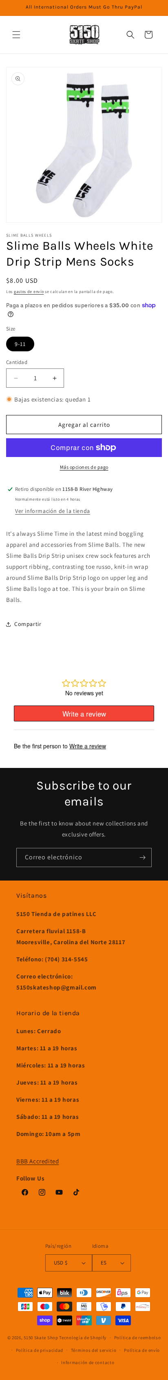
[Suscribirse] (142, 857)
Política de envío (142, 1350)
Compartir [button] (27, 624)
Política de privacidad (39, 1350)
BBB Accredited (37, 1161)
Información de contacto (87, 1362)
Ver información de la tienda (52, 511)
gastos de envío (29, 291)
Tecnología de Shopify (82, 1337)
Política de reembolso (137, 1337)
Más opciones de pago (84, 467)
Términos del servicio (94, 1350)
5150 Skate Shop (41, 1337)
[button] (16, 35)
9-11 (20, 344)
